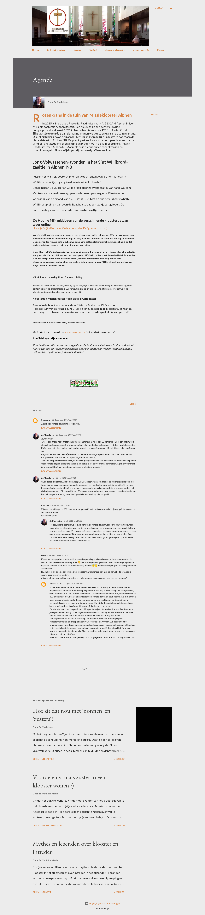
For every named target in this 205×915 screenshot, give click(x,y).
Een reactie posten (52, 825)
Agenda (77, 50)
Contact (93, 50)
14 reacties (48, 759)
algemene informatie (115, 50)
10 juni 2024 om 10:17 (74, 583)
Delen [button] (154, 114)
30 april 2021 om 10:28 (66, 478)
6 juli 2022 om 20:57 (73, 521)
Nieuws (35, 50)
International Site (141, 50)
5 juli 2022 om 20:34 (60, 505)
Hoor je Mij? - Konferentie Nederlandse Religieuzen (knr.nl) (70, 228)
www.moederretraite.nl (75, 332)
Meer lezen (119, 759)
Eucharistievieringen (56, 50)
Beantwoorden (51, 428)
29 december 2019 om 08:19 (64, 420)
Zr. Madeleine (47, 435)
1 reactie (46, 892)
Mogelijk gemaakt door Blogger (104, 903)
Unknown (45, 420)
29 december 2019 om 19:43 (68, 435)
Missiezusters (56, 583)
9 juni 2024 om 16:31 (59, 555)
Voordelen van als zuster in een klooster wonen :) (69, 781)
